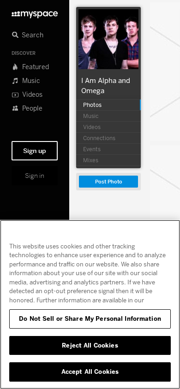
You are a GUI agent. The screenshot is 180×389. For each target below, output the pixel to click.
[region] (90, 304)
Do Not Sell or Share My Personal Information (90, 318)
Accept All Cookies (90, 371)
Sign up (34, 151)
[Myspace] (35, 12)
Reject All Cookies (90, 345)
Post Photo (108, 182)
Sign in (34, 175)
